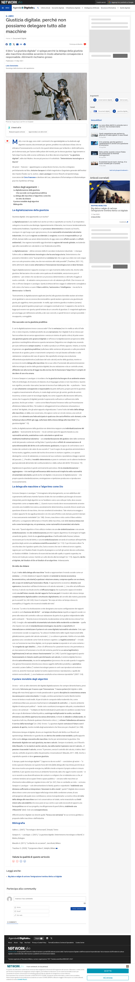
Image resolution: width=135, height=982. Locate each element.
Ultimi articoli (45, 8)
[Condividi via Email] (17, 42)
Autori (16, 941)
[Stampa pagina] (24, 42)
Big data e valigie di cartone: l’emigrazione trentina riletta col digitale (35, 875)
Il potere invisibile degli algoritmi (26, 200)
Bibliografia (17, 203)
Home (8, 37)
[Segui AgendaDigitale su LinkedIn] (47, 937)
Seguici (37, 936)
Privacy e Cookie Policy (39, 941)
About (10, 941)
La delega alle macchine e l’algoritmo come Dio (32, 194)
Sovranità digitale (58, 8)
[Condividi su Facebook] (6, 42)
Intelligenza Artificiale (91, 8)
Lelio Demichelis (12, 64)
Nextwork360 (12, 950)
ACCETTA (107, 971)
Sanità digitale (125, 8)
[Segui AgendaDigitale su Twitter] (51, 937)
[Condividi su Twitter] (13, 42)
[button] (6, 8)
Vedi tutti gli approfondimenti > (119, 142)
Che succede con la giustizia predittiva (31, 191)
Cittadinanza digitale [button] (73, 8)
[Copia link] (21, 42)
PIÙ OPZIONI (107, 978)
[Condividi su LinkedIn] (10, 42)
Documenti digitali (19, 37)
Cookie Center (80, 941)
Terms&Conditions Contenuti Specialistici (61, 941)
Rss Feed (27, 941)
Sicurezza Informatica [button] (108, 8)
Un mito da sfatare (23, 197)
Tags (21, 941)
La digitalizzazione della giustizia (26, 188)
